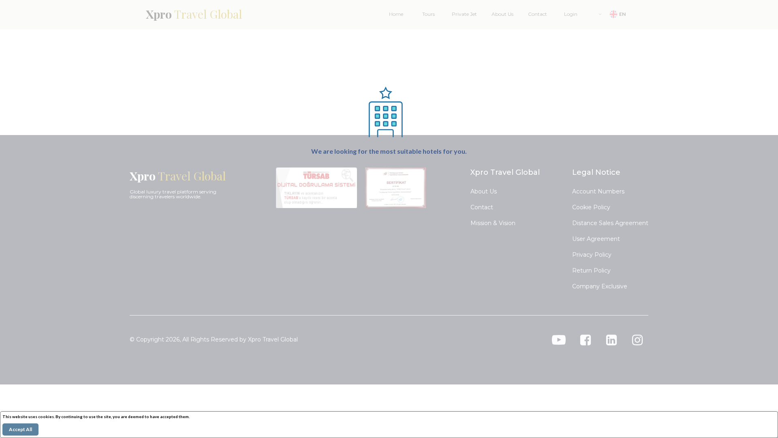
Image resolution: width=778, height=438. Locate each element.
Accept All (20, 429)
